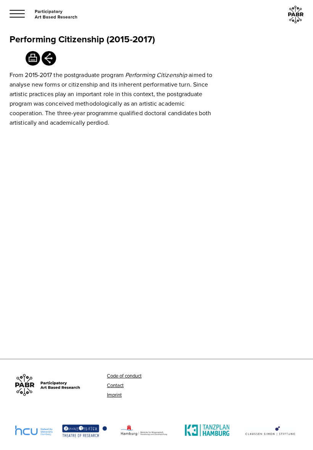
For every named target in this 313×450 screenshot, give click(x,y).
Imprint (114, 394)
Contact (115, 385)
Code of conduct (124, 375)
